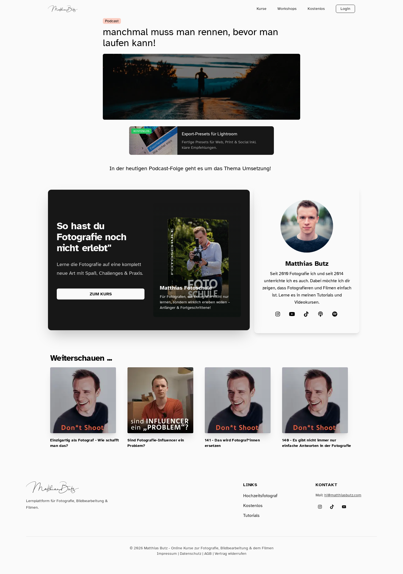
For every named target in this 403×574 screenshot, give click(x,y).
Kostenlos (316, 8)
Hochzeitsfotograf (260, 496)
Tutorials (251, 515)
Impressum (167, 553)
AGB (208, 553)
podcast (112, 21)
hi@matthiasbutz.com (342, 495)
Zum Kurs (101, 294)
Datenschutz (190, 553)
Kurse (261, 8)
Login (345, 8)
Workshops (287, 8)
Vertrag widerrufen (230, 553)
